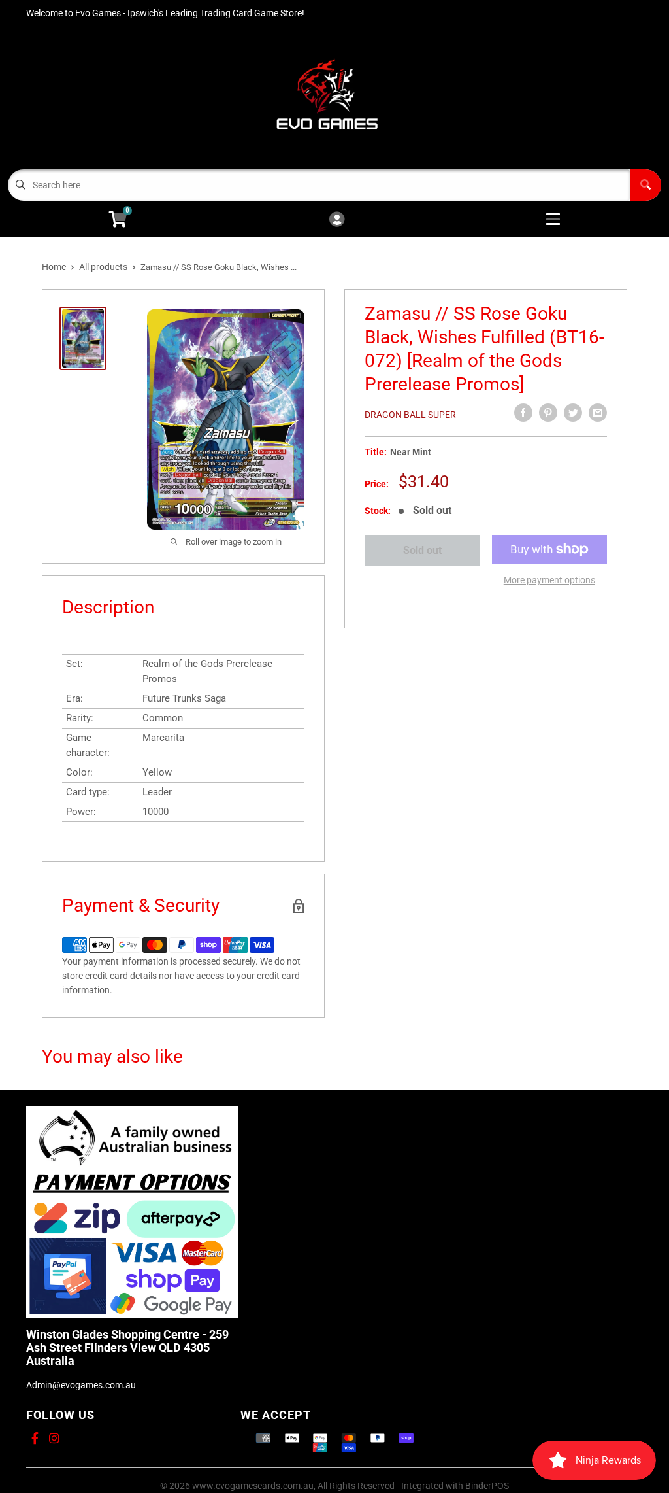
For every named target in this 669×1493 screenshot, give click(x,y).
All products (103, 267)
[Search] (645, 185)
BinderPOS (487, 1486)
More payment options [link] (549, 580)
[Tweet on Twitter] (573, 412)
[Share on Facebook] (523, 412)
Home (54, 267)
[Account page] (336, 220)
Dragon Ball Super (410, 414)
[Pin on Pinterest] (548, 412)
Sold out (422, 550)
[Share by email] (598, 412)
